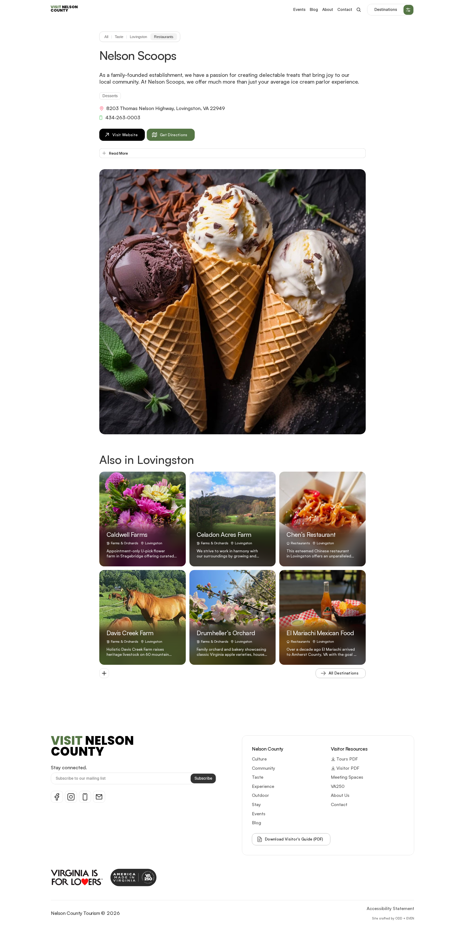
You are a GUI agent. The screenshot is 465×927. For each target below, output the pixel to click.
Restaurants (163, 37)
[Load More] (104, 673)
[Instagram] (71, 797)
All (106, 37)
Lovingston (138, 37)
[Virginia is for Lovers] (77, 877)
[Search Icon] (358, 10)
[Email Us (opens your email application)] (99, 797)
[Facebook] (57, 797)
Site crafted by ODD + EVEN (393, 918)
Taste (119, 37)
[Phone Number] (85, 797)
